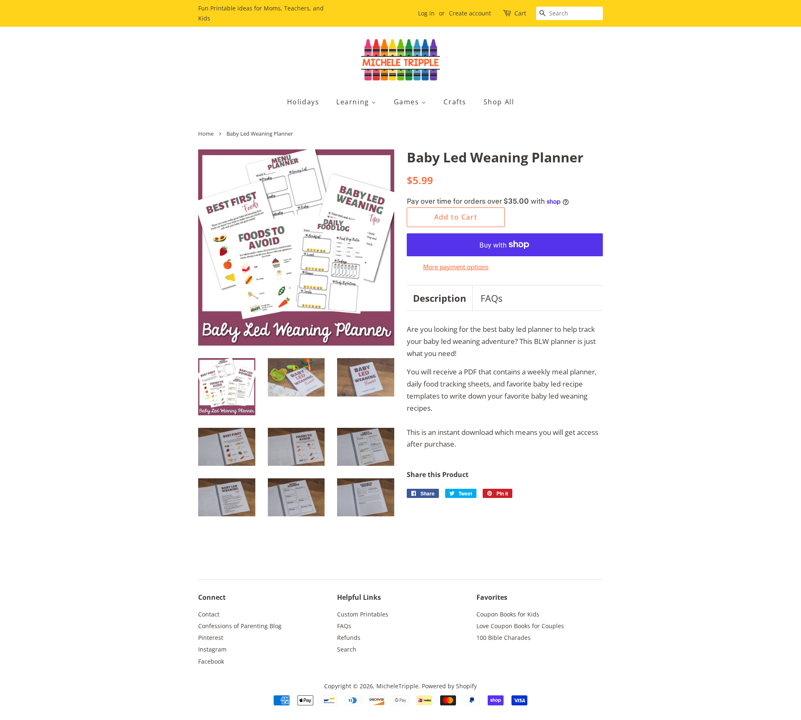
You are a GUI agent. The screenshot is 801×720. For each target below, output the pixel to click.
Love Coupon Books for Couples (520, 626)
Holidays (303, 101)
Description (439, 298)
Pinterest (210, 638)
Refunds (348, 638)
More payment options (456, 267)
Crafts (454, 101)
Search (346, 649)
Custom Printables (362, 614)
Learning (353, 101)
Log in (426, 13)
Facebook (211, 661)
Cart (520, 13)
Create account (470, 13)
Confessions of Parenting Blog (240, 626)
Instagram (212, 649)
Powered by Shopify (449, 686)
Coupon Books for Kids (507, 614)
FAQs (491, 298)
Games (408, 101)
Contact (208, 614)
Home (206, 133)
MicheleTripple (397, 686)
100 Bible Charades (503, 638)
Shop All (499, 101)
